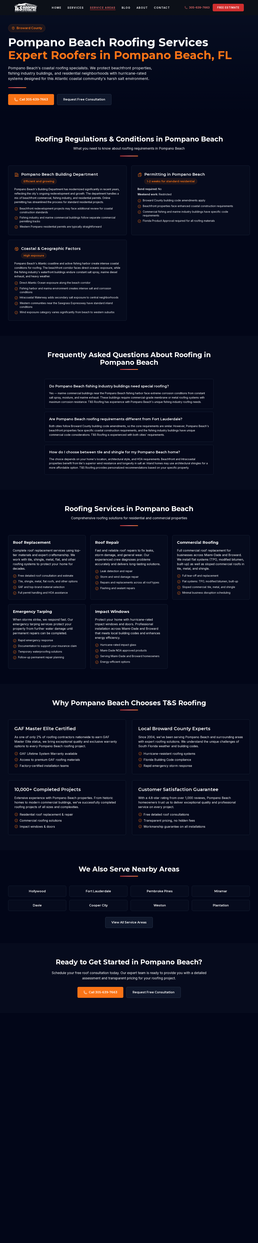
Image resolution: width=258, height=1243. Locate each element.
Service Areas (103, 7)
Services (75, 7)
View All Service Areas (129, 922)
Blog (126, 7)
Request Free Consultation (84, 99)
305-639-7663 (199, 7)
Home (56, 7)
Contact (162, 7)
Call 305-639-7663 (33, 99)
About (142, 7)
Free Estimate (228, 7)
